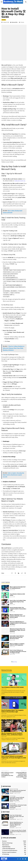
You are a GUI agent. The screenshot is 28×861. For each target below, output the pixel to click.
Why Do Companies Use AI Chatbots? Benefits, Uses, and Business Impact (17, 616)
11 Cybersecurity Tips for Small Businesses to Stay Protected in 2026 (18, 832)
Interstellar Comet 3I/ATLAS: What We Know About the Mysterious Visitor (17, 637)
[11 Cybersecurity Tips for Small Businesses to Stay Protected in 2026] (5, 832)
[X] (15, 573)
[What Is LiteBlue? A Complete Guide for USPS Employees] (5, 645)
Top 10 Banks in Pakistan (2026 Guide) (17, 594)
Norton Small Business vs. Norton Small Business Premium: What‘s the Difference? (16, 824)
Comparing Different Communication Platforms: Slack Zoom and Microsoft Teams (21, 775)
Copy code (6, 268)
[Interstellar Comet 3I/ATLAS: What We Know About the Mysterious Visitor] (5, 638)
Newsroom (11, 793)
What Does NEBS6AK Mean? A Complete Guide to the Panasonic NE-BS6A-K (18, 623)
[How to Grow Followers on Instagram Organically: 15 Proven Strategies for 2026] (5, 652)
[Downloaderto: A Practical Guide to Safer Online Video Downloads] (5, 806)
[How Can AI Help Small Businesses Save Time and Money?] (5, 817)
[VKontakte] (23, 859)
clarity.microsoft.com (19, 181)
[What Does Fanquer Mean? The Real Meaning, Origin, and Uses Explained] (5, 631)
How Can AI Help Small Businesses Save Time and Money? (17, 816)
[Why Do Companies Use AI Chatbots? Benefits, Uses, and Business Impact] (5, 617)
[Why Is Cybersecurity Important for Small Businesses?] (5, 588)
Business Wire (15, 22)
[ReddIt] (21, 573)
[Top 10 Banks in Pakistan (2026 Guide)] (5, 595)
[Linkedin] (18, 573)
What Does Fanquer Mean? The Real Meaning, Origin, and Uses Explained (17, 630)
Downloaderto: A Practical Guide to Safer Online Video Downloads (18, 806)
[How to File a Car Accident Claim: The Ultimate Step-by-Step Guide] (5, 602)
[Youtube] (25, 859)
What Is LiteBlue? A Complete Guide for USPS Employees (17, 644)
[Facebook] (11, 573)
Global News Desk (13, 819)
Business (4, 19)
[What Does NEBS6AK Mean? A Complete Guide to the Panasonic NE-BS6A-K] (5, 624)
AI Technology (12, 803)
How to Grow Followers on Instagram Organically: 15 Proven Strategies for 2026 (18, 651)
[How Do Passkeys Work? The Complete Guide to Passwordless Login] (5, 609)
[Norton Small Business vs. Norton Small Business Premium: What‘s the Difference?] (5, 824)
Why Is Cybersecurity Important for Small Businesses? (17, 587)
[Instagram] (20, 859)
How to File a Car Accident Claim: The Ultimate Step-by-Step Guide (18, 602)
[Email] (25, 573)
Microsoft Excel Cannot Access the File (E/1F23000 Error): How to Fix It (7, 775)
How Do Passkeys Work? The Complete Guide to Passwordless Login (18, 609)
